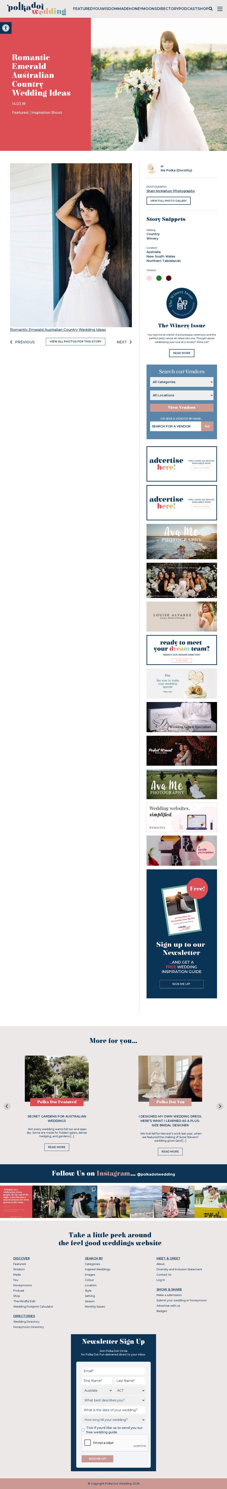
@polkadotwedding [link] (156, 1174)
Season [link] (90, 1301)
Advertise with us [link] (168, 1305)
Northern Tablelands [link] (164, 261)
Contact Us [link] (164, 1274)
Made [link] (123, 9)
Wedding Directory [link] (26, 1321)
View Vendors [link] (182, 407)
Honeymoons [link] (143, 9)
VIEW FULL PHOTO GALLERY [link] (169, 200)
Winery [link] (152, 238)
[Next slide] (219, 1106)
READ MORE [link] (181, 353)
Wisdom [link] (109, 9)
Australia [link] (154, 252)
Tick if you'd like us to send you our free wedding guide (114, 1430)
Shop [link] (203, 9)
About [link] (161, 1264)
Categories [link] (92, 1264)
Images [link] (90, 1274)
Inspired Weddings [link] (97, 1269)
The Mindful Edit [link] (24, 1301)
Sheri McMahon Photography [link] (171, 191)
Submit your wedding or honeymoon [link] (182, 1300)
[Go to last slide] (7, 1106)
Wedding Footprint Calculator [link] (33, 1306)
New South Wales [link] (161, 256)
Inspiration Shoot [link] (46, 112)
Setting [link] (90, 1296)
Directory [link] (168, 9)
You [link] (97, 9)
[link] (6, 28)
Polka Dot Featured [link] (56, 1102)
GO (207, 426)
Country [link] (153, 234)
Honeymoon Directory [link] (28, 1327)
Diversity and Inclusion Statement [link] (179, 1269)
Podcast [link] (188, 9)
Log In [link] (161, 1280)
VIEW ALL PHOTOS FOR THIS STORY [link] (76, 341)
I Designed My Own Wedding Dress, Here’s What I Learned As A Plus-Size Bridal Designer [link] (170, 1120)
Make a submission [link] (169, 1295)
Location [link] (91, 1285)
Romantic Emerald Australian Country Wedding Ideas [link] (58, 330)
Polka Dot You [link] (170, 1102)
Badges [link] (162, 1311)
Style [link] (88, 1290)
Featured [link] (83, 9)
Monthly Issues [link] (95, 1306)
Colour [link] (89, 1280)
